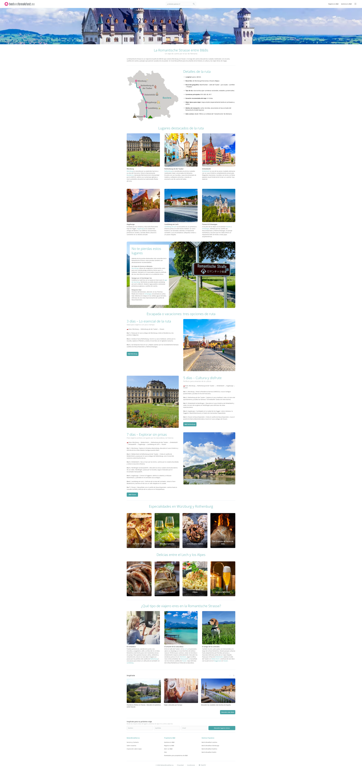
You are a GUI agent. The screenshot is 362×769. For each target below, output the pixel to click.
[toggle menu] (355, 4)
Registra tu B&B (169, 745)
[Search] (194, 4)
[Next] (176, 95)
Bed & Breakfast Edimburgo (210, 745)
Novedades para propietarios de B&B (176, 755)
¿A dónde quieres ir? (173, 4)
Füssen (228, 227)
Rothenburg (168, 171)
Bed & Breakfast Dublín (209, 752)
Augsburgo (140, 229)
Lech (185, 649)
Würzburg (130, 171)
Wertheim (183, 657)
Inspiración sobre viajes (134, 749)
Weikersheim (215, 659)
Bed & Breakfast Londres (209, 742)
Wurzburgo (135, 268)
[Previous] (129, 95)
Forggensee (217, 661)
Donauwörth (185, 659)
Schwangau (205, 229)
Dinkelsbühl (206, 171)
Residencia (130, 175)
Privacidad (180, 765)
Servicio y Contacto (133, 742)
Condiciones (191, 765)
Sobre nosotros (131, 745)
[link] (20, 4)
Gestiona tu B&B (169, 742)
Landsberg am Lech (170, 227)
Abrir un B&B (168, 749)
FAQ (165, 752)
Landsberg (130, 663)
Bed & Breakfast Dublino (209, 749)
